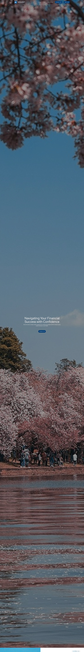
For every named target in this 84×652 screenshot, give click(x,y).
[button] (40, 2)
